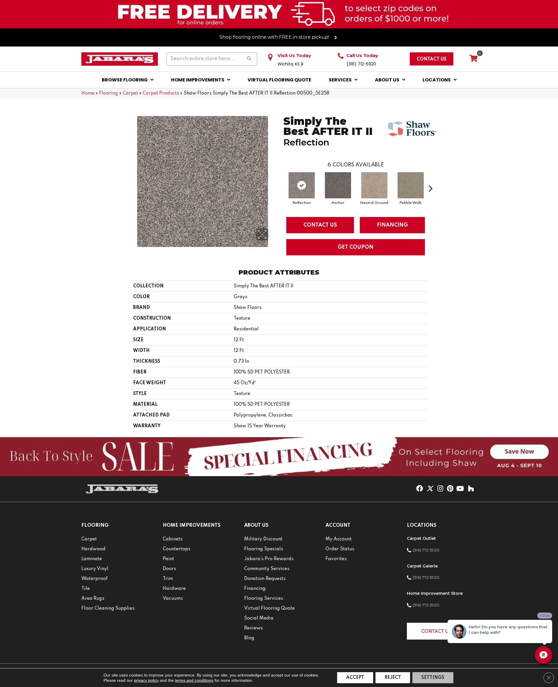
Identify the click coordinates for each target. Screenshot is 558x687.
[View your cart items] (473, 59)
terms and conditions (194, 680)
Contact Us (320, 225)
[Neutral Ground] (374, 185)
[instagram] (440, 489)
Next (430, 179)
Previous (280, 179)
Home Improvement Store (435, 593)
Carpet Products (161, 93)
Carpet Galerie (422, 566)
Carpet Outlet (421, 538)
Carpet (130, 93)
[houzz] (471, 489)
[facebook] (419, 489)
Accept (355, 677)
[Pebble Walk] (410, 185)
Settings (432, 677)
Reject (392, 677)
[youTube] (460, 489)
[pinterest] (450, 489)
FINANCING (392, 225)
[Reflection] (301, 185)
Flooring (108, 93)
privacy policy (146, 680)
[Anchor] (338, 185)
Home (87, 93)
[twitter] (429, 489)
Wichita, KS (289, 64)
